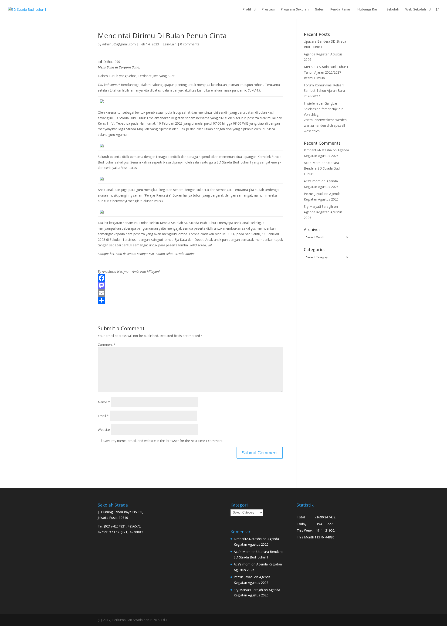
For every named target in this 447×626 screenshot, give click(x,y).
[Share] (190, 300)
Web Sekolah (415, 9)
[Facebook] (190, 278)
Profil (247, 9)
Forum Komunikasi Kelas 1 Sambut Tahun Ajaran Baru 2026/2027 (324, 91)
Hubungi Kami (368, 9)
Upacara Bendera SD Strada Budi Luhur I (322, 168)
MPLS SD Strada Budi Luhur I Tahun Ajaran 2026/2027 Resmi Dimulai (326, 72)
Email (103, 416)
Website (104, 429)
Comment (107, 344)
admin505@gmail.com (119, 44)
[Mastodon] (190, 285)
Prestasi (268, 9)
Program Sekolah (295, 9)
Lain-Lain (169, 44)
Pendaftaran (340, 9)
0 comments (189, 44)
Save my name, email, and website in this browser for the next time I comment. (163, 441)
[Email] (190, 293)
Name (104, 402)
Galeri (319, 9)
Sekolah (392, 9)
